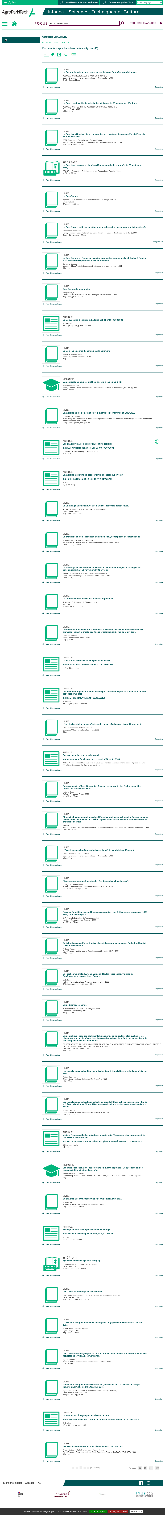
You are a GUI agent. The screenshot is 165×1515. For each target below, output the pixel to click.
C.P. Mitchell (68, 918)
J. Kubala (89, 451)
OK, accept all (98, 1511)
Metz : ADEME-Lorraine (72, 1392)
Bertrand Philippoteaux (72, 231)
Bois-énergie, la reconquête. (76, 289)
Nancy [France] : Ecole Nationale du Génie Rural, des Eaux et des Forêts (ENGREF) (97, 233)
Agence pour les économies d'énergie (104, 1295)
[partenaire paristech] (144, 1494)
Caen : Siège (68, 511)
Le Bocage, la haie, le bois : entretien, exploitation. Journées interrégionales (100, 72)
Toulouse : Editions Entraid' (74, 1048)
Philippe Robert (69, 949)
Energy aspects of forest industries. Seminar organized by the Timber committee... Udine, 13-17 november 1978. (103, 787)
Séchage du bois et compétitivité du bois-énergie (86, 1230)
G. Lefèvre (67, 980)
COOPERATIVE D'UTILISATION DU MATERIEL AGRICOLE (87, 1044)
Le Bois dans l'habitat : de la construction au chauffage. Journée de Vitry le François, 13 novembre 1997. (104, 135)
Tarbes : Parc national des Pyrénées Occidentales (83, 982)
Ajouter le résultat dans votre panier (52, 54)
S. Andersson (88, 918)
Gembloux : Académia (72, 1011)
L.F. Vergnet (90, 1009)
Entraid (66, 202)
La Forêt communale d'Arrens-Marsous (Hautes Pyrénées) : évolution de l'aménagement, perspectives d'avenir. (98, 975)
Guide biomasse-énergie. (75, 1005)
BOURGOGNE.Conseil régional (75, 1328)
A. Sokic (66, 1237)
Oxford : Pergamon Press (73, 794)
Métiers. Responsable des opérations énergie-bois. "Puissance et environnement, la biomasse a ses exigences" (104, 1136)
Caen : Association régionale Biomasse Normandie (84, 576)
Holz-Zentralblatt (73, 698)
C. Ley (66, 885)
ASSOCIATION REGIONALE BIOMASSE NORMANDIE (85, 76)
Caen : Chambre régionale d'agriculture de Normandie (85, 78)
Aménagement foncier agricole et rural (83, 759)
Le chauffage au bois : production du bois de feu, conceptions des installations (101, 537)
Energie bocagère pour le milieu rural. (81, 755)
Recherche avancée (143, 23)
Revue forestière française (78, 448)
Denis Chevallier (70, 854)
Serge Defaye (68, 293)
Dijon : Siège (68, 1330)
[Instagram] (148, 1482)
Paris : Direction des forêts (74, 638)
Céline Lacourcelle (70, 1145)
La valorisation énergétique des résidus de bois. (86, 1415)
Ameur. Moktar (99, 1450)
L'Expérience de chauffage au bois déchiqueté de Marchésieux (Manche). (98, 850)
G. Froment (77, 602)
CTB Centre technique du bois (75, 1295)
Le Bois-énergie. (71, 196)
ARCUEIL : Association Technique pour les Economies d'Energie (89, 171)
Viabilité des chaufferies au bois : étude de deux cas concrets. (93, 1446)
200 (157, 1468)
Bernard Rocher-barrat (84, 540)
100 (150, 1468)
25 (140, 1468)
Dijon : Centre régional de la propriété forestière (82, 1079)
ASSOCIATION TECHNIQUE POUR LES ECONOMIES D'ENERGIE (90, 107)
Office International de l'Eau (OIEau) (77, 728)
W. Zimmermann (76, 885)
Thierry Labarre (69, 1450)
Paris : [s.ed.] (68, 1266)
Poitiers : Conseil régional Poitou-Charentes (81, 1204)
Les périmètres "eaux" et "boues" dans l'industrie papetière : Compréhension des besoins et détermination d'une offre (103, 1169)
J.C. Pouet (79, 1264)
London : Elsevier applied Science (77, 920)
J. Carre (80, 1009)
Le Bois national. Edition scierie (80, 479)
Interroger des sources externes (73, 54)
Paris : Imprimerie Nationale (74, 357)
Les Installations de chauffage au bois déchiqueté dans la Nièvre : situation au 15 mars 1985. (105, 1072)
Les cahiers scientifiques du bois (81, 1234)
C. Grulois (67, 1423)
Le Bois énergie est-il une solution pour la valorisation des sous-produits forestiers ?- (104, 227)
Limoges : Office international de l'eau (78, 730)
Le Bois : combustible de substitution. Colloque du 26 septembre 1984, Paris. (100, 103)
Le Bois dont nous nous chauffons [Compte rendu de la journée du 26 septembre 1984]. (102, 166)
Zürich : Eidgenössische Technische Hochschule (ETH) (85, 887)
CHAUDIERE (65, 42)
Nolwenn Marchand (71, 385)
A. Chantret (76, 416)
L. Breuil (80, 1174)
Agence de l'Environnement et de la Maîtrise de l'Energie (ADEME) (90, 200)
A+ (14, 2)
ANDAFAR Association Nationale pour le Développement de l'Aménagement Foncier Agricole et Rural (104, 763)
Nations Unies (68, 792)
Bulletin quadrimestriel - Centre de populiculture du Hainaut (94, 1419)
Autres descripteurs (50, 42)
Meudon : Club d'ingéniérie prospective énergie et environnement (90, 266)
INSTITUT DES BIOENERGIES (96, 1046)
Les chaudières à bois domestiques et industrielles (87, 444)
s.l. (64, 604)
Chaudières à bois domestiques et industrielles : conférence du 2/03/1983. (99, 413)
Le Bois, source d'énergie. (75, 320)
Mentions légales (12, 1482)
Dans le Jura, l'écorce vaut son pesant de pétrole (86, 660)
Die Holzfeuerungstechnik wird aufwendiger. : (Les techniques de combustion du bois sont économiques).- (104, 692)
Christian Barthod (70, 636)
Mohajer (66, 825)
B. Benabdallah (69, 1009)
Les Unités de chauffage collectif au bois (82, 1292)
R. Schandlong (78, 451)
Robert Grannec (69, 1077)
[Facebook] (141, 1482)
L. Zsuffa (78, 918)
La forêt (95, 320)
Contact (29, 1482)
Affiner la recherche (66, 54)
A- (5, 2)
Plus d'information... (54, 87)
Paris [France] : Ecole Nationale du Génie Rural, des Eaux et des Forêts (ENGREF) (97, 1452)
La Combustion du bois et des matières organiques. (88, 599)
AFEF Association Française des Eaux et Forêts (82, 140)
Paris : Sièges (69, 1297)
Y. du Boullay (68, 540)
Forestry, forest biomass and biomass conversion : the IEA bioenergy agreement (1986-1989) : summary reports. (105, 913)
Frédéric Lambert (84, 1450)
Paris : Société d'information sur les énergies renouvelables (87, 295)
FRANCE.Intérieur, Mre (72, 354)
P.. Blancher (67, 1202)
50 (145, 1468)
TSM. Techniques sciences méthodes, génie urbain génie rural (95, 1141)
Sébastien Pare (69, 1174)
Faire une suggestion (59, 54)
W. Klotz (66, 482)
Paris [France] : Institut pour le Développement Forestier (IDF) (88, 542)
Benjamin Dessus (70, 264)
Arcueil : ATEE (69, 109)
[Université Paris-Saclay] (61, 1494)
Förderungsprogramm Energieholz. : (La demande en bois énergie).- (96, 881)
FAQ (39, 1482)
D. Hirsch (67, 416)
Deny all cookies (119, 1511)
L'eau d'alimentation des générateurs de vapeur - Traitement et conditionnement (102, 724)
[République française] (20, 1494)
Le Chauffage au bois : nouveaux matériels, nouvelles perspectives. (96, 506)
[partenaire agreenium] (103, 1494)
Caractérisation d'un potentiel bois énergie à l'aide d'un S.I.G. (92, 382)
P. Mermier (67, 323)
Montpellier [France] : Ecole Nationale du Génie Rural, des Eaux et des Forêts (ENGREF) (99, 1176)
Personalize (136, 1511)
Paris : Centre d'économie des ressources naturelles (84, 1361)
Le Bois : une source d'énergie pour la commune (86, 351)
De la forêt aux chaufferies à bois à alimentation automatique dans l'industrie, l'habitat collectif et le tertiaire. (104, 944)
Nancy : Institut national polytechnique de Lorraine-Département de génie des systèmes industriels (103, 827)
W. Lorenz (67, 701)
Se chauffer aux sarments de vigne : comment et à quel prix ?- (93, 1199)
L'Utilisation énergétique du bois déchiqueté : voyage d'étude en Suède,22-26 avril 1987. (103, 1323)
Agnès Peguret (69, 1359)
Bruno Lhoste (68, 1264)
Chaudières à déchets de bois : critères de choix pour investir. (93, 475)
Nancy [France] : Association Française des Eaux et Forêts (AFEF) (90, 142)
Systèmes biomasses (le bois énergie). (81, 1261)
